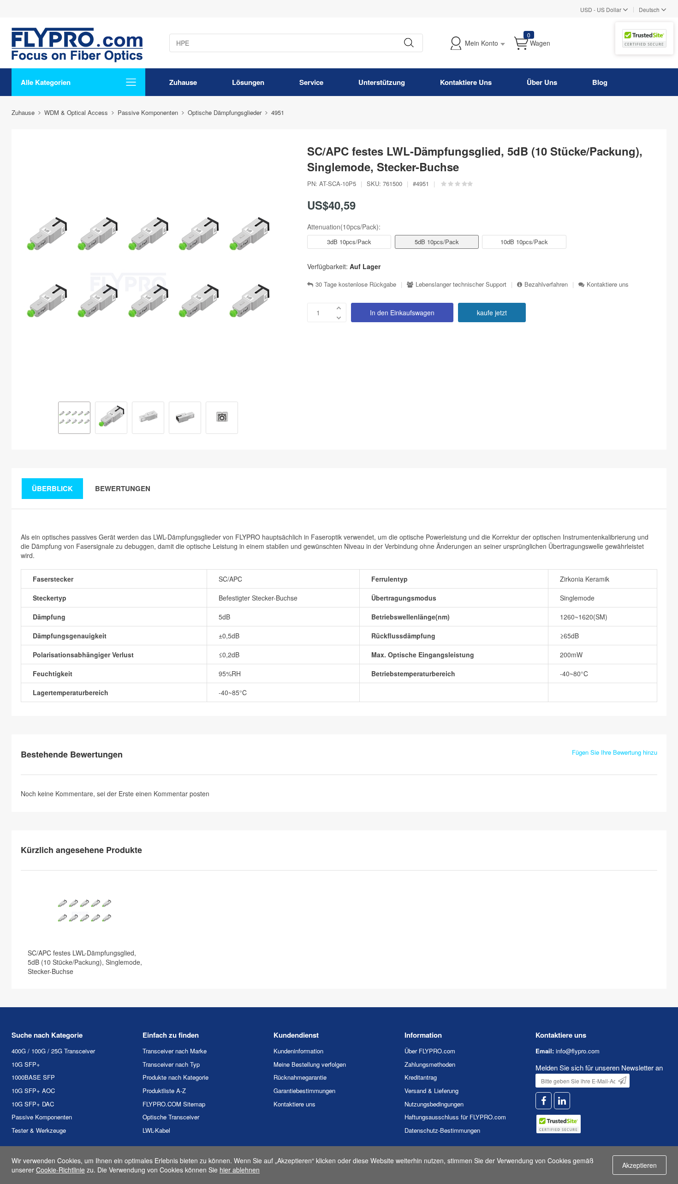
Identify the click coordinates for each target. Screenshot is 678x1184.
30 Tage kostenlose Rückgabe (355, 284)
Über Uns (542, 82)
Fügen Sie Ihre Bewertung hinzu (614, 752)
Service (311, 82)
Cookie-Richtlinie (60, 1169)
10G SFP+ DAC (33, 1104)
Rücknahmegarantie (300, 1077)
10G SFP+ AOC (33, 1090)
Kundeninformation (298, 1050)
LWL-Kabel (156, 1130)
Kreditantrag (420, 1077)
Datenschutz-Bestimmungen (442, 1130)
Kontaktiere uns (608, 284)
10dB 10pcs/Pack (524, 241)
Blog (599, 82)
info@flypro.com (578, 1050)
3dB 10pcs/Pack (349, 241)
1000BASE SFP (33, 1077)
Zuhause (183, 82)
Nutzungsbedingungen (434, 1104)
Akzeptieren (639, 1165)
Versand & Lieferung (431, 1090)
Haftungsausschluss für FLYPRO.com (455, 1116)
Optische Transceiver (171, 1116)
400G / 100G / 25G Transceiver (53, 1050)
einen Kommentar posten (172, 793)
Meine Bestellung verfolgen (310, 1064)
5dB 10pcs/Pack (437, 241)
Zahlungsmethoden (429, 1064)
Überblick (52, 488)
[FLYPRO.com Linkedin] (562, 1100)
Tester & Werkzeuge (39, 1130)
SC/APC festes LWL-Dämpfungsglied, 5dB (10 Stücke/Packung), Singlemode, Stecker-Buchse (85, 962)
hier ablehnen (240, 1169)
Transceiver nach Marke (175, 1050)
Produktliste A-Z (164, 1090)
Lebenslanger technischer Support (461, 284)
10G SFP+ (26, 1064)
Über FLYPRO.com (429, 1050)
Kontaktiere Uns (466, 82)
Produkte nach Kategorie (175, 1077)
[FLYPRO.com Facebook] (543, 1100)
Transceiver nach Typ (171, 1064)
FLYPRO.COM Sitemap (174, 1104)
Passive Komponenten (42, 1116)
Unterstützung (381, 82)
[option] (74, 419)
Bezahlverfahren (546, 284)
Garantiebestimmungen (304, 1090)
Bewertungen (122, 488)
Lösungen (248, 82)
